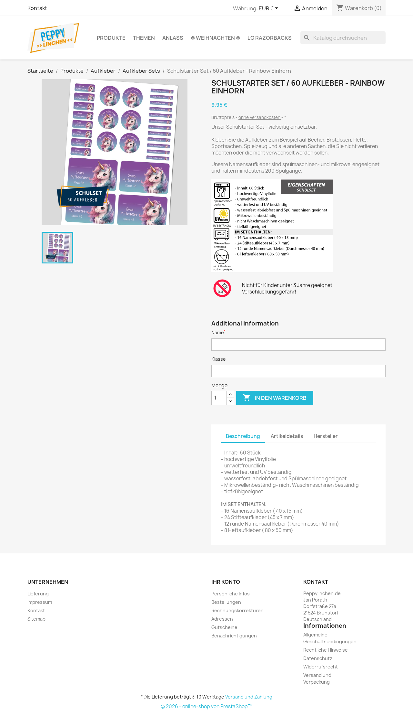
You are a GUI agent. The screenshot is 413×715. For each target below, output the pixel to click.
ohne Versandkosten (259, 117)
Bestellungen (226, 602)
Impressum (39, 602)
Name (218, 332)
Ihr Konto (225, 581)
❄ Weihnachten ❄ (215, 37)
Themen (144, 37)
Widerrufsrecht (320, 667)
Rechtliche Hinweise (325, 650)
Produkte (111, 37)
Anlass (172, 37)
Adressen (222, 619)
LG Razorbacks (269, 37)
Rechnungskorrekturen (237, 610)
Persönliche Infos (230, 594)
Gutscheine (224, 627)
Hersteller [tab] (326, 436)
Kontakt (37, 8)
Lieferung (38, 594)
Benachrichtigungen (234, 636)
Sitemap (36, 619)
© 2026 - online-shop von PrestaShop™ (206, 706)
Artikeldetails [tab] (287, 436)
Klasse (218, 359)
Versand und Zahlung (248, 697)
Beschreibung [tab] (243, 436)
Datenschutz (317, 658)
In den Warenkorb (275, 397)
